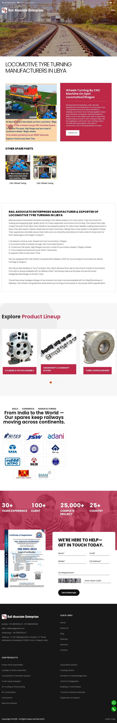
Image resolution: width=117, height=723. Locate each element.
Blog (62, 633)
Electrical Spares (9, 703)
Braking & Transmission (70, 686)
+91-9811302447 (10, 3)
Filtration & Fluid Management (73, 675)
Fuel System (7, 697)
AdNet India (110, 719)
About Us (64, 628)
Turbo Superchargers (58, 370)
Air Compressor (9, 692)
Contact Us (72, 133)
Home (63, 622)
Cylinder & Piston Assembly (14, 670)
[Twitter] (111, 3)
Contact (64, 650)
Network (64, 644)
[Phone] (113, 709)
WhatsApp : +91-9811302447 (14, 632)
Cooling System (67, 670)
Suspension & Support (70, 697)
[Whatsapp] (113, 702)
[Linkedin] (114, 3)
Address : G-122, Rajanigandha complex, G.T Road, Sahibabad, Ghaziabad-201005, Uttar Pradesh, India (25, 639)
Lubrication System (68, 665)
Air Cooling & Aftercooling (97, 370)
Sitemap (64, 639)
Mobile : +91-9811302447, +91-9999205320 (20, 624)
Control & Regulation (69, 681)
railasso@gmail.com (27, 3)
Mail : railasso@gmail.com (13, 628)
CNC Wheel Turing (17, 183)
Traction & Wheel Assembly (72, 692)
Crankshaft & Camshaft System (17, 369)
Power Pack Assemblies (12, 665)
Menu (113, 10)
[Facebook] (107, 3)
